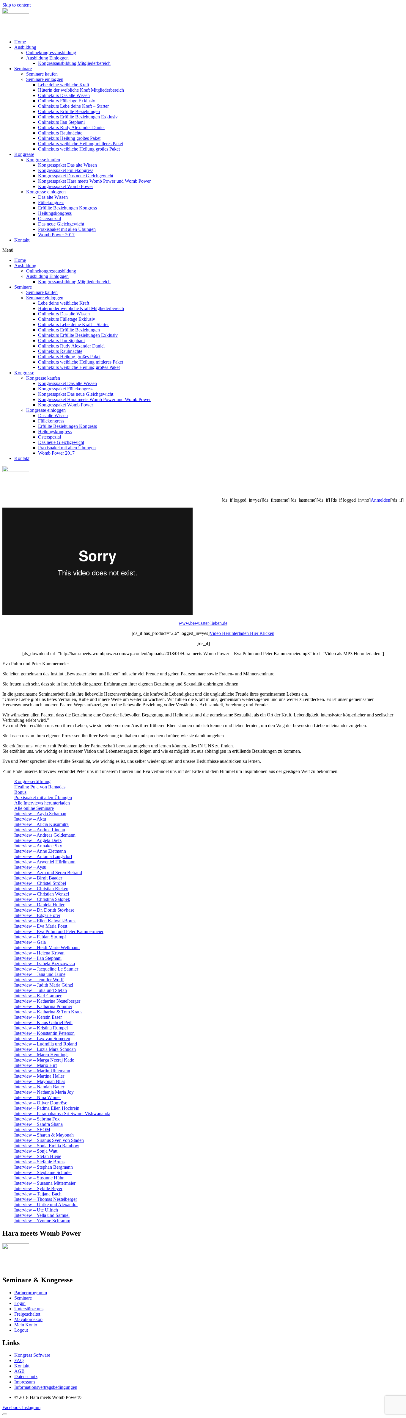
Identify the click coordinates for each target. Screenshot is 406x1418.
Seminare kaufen (42, 73)
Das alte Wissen (53, 197)
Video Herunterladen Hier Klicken (242, 633)
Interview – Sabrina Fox (37, 1118)
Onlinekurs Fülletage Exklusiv (66, 100)
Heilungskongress (55, 213)
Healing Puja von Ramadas (39, 786)
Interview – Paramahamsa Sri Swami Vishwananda (62, 1113)
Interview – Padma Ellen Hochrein (46, 1108)
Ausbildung (25, 47)
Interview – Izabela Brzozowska (44, 963)
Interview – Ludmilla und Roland (45, 1043)
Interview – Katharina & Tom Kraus (48, 1011)
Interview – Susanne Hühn (39, 1177)
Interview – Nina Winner (37, 1097)
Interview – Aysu (30, 867)
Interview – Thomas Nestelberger (45, 1199)
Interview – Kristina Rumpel (41, 1027)
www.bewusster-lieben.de (203, 623)
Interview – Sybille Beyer (38, 1188)
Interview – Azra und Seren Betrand (48, 872)
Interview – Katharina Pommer (43, 1006)
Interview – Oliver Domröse (40, 1102)
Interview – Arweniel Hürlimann (44, 861)
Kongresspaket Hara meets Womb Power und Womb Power (94, 181)
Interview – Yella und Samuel (42, 1215)
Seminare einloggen (44, 79)
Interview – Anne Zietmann (40, 851)
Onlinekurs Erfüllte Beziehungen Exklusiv (78, 116)
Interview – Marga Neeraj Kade (44, 1059)
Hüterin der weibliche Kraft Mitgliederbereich (81, 90)
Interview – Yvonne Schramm (42, 1220)
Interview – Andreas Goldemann (44, 835)
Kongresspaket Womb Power (65, 186)
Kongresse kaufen (43, 159)
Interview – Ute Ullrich (36, 1209)
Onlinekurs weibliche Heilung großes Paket (79, 148)
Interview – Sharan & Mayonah (44, 1134)
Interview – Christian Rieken (41, 888)
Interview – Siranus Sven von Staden (49, 1140)
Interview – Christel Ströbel (40, 883)
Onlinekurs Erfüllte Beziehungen (69, 111)
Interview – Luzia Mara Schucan (45, 1049)
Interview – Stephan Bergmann (43, 1167)
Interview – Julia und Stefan (40, 990)
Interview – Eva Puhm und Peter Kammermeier (58, 931)
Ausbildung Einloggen (47, 57)
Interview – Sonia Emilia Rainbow (46, 1145)
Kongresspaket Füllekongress (65, 170)
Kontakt (21, 239)
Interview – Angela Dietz (38, 840)
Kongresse (24, 154)
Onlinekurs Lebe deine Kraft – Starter (73, 106)
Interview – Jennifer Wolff (39, 979)
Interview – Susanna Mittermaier (44, 1183)
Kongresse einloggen (46, 191)
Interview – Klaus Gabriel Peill (43, 1022)
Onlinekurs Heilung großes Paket (69, 138)
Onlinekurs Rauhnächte (60, 132)
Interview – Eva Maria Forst (40, 926)
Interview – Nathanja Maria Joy (44, 1092)
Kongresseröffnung (32, 781)
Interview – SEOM (32, 1129)
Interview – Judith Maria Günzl (43, 984)
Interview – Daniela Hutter (39, 904)
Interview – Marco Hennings (41, 1054)
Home (20, 41)
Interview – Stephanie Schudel (43, 1172)
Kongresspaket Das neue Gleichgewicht (75, 175)
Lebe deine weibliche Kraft (63, 84)
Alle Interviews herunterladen (42, 802)
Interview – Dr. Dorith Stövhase (44, 910)
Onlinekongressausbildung (51, 52)
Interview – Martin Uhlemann (42, 1070)
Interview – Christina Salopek (42, 899)
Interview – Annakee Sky (38, 845)
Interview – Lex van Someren (42, 1038)
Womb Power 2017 (56, 234)
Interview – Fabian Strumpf (40, 936)
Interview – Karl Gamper (38, 995)
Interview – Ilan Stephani (38, 958)
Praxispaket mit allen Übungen (67, 229)
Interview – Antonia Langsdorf (43, 856)
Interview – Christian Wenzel (41, 893)
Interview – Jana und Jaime (39, 974)
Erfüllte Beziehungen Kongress (67, 207)
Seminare (23, 68)
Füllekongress (51, 202)
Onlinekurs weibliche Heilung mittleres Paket (80, 143)
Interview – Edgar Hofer (37, 915)
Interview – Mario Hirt (35, 1065)
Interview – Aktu (30, 818)
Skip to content (16, 4)
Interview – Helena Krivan (39, 952)
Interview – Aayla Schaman (40, 813)
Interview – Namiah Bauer (39, 1086)
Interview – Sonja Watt (35, 1151)
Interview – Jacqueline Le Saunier (46, 968)
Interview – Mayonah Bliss (39, 1081)
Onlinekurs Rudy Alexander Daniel (71, 127)
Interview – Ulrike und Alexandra (46, 1204)
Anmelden (380, 500)
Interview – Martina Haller (39, 1076)
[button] (203, 250)
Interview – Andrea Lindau (39, 829)
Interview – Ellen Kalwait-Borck (45, 920)
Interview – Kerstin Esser (38, 1017)
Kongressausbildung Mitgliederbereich (74, 63)
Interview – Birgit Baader (38, 877)
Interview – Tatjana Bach (38, 1193)
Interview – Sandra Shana (38, 1124)
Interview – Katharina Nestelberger (47, 1001)
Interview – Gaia (30, 942)
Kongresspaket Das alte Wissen (67, 165)
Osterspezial (49, 218)
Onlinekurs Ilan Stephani (61, 122)
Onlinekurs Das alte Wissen (64, 95)
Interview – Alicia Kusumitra (41, 824)
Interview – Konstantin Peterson (44, 1033)
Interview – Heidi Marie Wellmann (47, 947)
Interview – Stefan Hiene (37, 1156)
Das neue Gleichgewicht (61, 223)
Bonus (20, 792)
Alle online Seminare (34, 808)
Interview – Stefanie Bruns (39, 1161)
